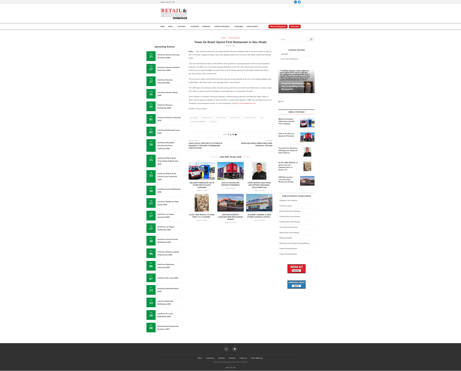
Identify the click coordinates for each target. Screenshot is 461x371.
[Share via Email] (236, 135)
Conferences (210, 358)
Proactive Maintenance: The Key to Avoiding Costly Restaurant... (295, 86)
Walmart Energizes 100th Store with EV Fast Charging (202, 185)
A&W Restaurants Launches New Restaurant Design (230, 217)
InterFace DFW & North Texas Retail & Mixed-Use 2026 (168, 161)
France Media (252, 26)
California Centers (285, 206)
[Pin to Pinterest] (233, 135)
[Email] (299, 2)
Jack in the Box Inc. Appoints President (286, 135)
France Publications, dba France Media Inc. (233, 362)
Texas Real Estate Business (288, 227)
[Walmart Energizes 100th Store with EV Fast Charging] (202, 170)
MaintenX (284, 54)
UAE (261, 117)
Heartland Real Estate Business (289, 211)
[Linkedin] (295, 2)
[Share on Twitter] (231, 135)
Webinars (206, 26)
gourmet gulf (207, 117)
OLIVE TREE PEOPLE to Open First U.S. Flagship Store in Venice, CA (288, 166)
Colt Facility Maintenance (289, 59)
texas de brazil (250, 117)
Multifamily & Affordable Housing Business (294, 243)
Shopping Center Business (288, 200)
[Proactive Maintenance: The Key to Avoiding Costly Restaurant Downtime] (296, 81)
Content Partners (221, 26)
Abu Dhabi (193, 117)
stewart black (235, 117)
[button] (281, 81)
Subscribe (238, 26)
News (170, 26)
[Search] (311, 39)
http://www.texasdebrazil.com (245, 103)
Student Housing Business (288, 248)
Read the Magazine (278, 26)
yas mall (213, 121)
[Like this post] (226, 135)
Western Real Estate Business (289, 233)
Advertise (232, 358)
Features (181, 26)
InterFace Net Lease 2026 (168, 278)
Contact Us (243, 358)
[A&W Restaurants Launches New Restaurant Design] (230, 202)
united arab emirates (198, 121)
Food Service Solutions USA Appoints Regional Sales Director (259, 185)
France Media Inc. (257, 358)
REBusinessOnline (285, 238)
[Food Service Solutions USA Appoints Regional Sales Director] (259, 170)
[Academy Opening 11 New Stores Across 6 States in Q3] (259, 202)
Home (162, 26)
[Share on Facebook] (228, 135)
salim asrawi (221, 117)
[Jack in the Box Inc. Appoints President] (230, 170)
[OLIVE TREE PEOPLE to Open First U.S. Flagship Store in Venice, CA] (202, 202)
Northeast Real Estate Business (289, 216)
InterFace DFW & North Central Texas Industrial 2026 (167, 176)
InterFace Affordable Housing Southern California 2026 (166, 145)
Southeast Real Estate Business (289, 222)
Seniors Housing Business (288, 254)
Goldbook (195, 26)
